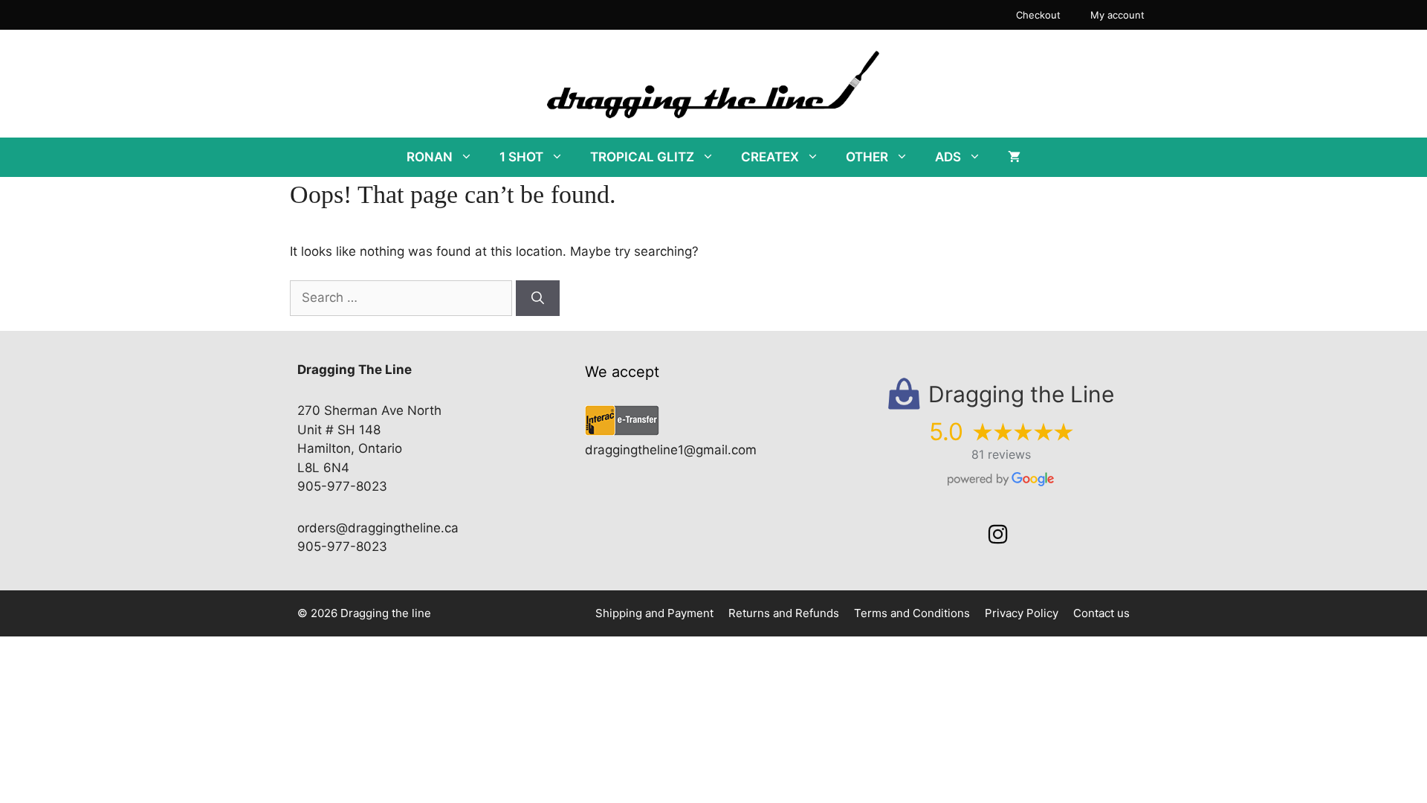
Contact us (1101, 613)
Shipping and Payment (654, 613)
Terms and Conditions (912, 613)
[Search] (538, 298)
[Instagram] (998, 535)
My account (1117, 15)
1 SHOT (521, 156)
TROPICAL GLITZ (642, 156)
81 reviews (1001, 454)
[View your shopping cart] (1014, 157)
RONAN (430, 156)
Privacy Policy (1021, 613)
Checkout (1038, 15)
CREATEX (770, 156)
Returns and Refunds (783, 613)
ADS (948, 156)
